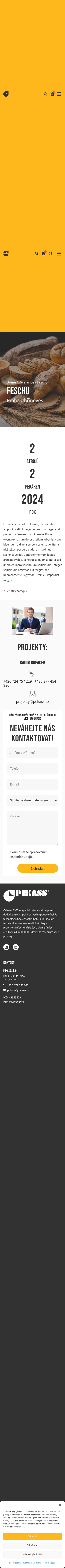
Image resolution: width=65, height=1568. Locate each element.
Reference (26, 382)
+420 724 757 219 (17, 681)
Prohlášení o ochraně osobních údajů (39, 1562)
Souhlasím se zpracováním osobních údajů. (29, 854)
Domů (11, 382)
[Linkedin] (6, 947)
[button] (60, 1505)
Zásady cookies (15, 1562)
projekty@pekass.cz (32, 701)
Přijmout (32, 1536)
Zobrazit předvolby (32, 1554)
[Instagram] (16, 947)
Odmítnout (32, 1545)
